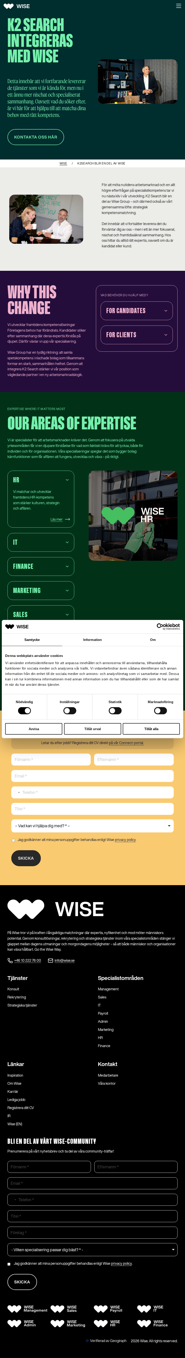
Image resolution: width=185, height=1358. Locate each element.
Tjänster (17, 978)
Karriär (12, 1091)
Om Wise (14, 1083)
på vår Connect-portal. (126, 742)
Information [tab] (92, 640)
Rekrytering (16, 997)
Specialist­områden (120, 978)
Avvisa (34, 729)
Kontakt (107, 1064)
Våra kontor (107, 1083)
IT (99, 1005)
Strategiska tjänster (22, 1005)
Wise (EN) (14, 1124)
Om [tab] (153, 640)
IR (8, 1116)
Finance (104, 1045)
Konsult (13, 989)
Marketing (105, 1029)
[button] (178, 6)
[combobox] (16, 792)
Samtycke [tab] (32, 640)
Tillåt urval (92, 729)
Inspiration (15, 1075)
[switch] (69, 710)
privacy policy (125, 839)
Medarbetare (108, 1075)
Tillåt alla (151, 729)
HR (100, 1037)
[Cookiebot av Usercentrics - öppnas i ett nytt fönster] (160, 626)
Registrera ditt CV (20, 1107)
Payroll (103, 1013)
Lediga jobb (16, 1099)
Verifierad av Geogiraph (108, 1340)
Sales (102, 997)
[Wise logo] (18, 6)
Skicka (26, 858)
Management (108, 989)
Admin (103, 1021)
